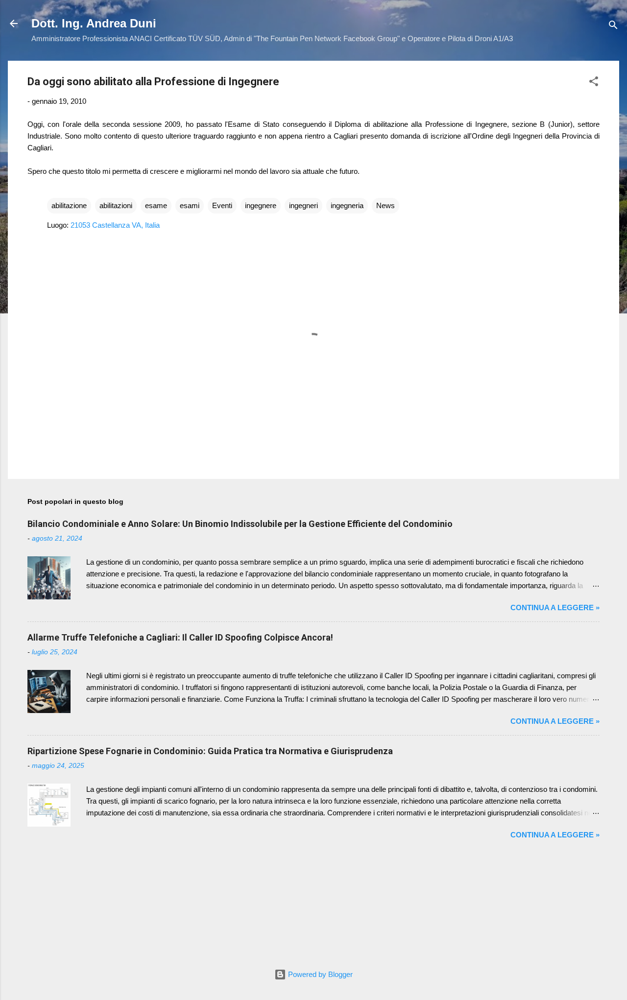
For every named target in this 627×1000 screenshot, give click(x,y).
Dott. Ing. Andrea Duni (93, 23)
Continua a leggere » (555, 607)
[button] (594, 83)
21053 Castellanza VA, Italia (115, 225)
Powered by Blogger (319, 974)
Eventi (222, 205)
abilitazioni (115, 205)
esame (156, 205)
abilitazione (69, 205)
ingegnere (260, 205)
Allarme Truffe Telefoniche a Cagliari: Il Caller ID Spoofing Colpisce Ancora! (180, 637)
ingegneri (303, 205)
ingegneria (347, 205)
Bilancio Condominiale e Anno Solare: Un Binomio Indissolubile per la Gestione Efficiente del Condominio (240, 524)
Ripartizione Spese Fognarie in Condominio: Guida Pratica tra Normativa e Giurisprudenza (210, 751)
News (385, 205)
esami (189, 205)
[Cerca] (613, 27)
